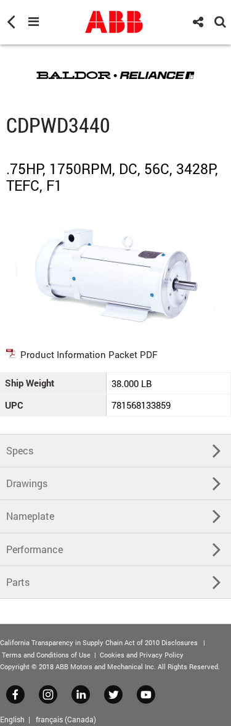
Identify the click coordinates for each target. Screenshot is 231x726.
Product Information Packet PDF (89, 354)
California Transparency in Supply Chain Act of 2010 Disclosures (99, 642)
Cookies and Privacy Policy (142, 654)
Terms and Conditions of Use (46, 654)
